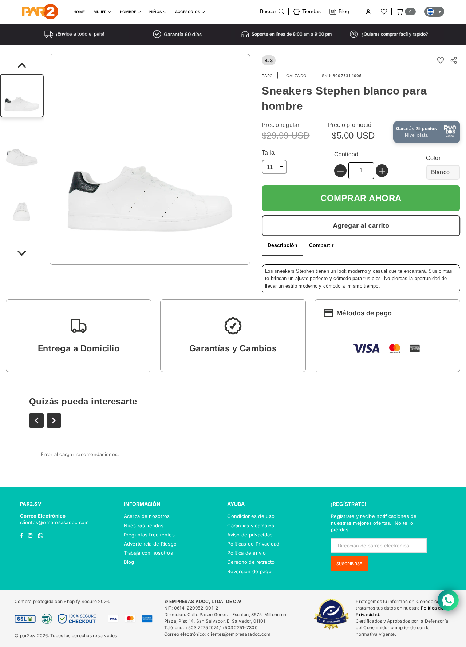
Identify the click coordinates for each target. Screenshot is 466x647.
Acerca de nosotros (147, 516)
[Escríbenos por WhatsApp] (448, 600)
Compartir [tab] (321, 245)
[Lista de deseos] (383, 12)
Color (433, 158)
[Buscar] (272, 11)
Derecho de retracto (251, 562)
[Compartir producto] (453, 60)
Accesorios (188, 11)
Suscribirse (349, 563)
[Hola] (368, 11)
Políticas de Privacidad (253, 544)
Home (79, 11)
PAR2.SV (31, 504)
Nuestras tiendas (143, 525)
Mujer (101, 11)
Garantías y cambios (250, 525)
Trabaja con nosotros (148, 553)
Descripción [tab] (282, 245)
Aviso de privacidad (250, 535)
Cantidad (346, 154)
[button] (78, 335)
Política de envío (246, 553)
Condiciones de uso (251, 516)
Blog (129, 562)
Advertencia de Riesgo (150, 544)
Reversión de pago (249, 571)
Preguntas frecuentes (149, 535)
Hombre (129, 11)
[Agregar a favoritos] (440, 60)
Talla (268, 152)
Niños (156, 11)
